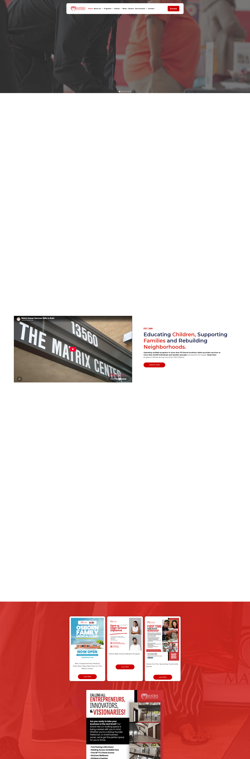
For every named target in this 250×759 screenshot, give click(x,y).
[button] (119, 91)
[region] (125, 46)
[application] (102, 8)
